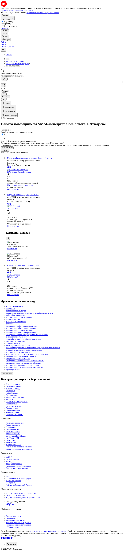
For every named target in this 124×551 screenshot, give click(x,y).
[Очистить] (4, 79)
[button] (3, 42)
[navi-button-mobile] (3, 50)
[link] (5, 36)
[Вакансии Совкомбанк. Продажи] (64, 170)
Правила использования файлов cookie (43, 13)
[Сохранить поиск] (3, 85)
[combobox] (12, 73)
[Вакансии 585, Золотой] (64, 206)
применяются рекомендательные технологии (49, 531)
